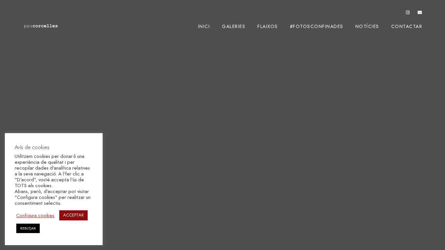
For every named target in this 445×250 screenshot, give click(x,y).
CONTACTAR (407, 26)
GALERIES (233, 26)
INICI (204, 26)
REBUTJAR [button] (28, 228)
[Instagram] (408, 13)
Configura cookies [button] (35, 215)
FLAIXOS (267, 26)
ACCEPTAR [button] (73, 215)
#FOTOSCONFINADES (316, 26)
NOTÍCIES (367, 26)
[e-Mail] (420, 13)
